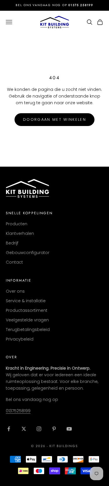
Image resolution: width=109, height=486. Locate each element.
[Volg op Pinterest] (54, 429)
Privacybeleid (19, 339)
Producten (16, 224)
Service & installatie (26, 301)
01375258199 (18, 411)
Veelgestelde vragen (27, 320)
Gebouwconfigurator (27, 252)
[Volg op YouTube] (69, 429)
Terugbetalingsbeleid (28, 329)
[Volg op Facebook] (9, 429)
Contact (14, 262)
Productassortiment (26, 310)
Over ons (15, 291)
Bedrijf (12, 243)
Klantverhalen (20, 233)
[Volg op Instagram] (39, 429)
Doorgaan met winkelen (54, 119)
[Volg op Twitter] (24, 429)
